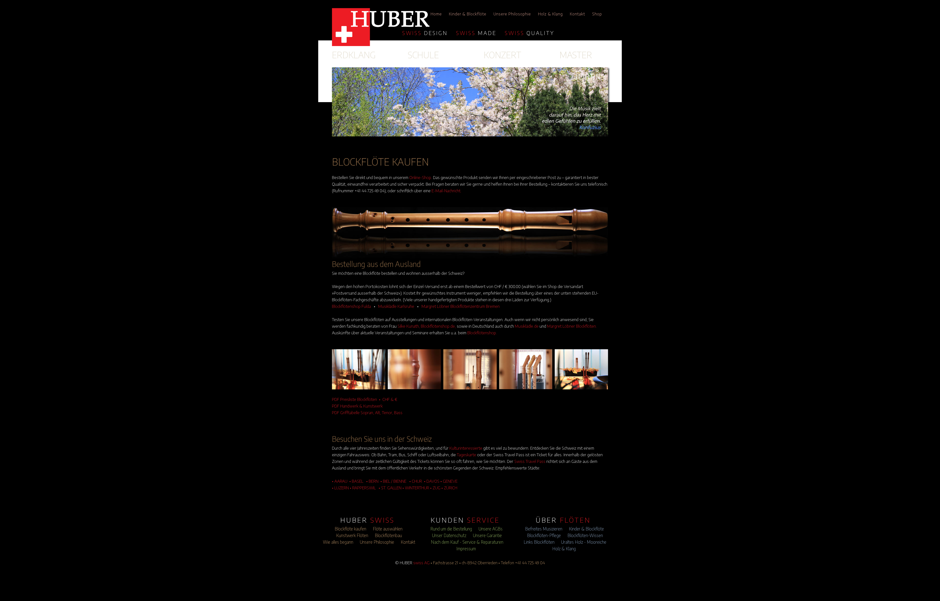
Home (436, 14)
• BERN (372, 481)
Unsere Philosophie (512, 14)
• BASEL (356, 481)
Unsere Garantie (487, 535)
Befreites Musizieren (543, 528)
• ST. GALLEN (390, 487)
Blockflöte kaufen (350, 528)
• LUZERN (340, 487)
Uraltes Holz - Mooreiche (583, 542)
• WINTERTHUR (415, 487)
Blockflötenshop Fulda (351, 306)
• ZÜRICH (449, 487)
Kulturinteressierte (465, 448)
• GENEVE (449, 481)
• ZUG (435, 487)
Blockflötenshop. (482, 332)
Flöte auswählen (387, 528)
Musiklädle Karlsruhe (396, 306)
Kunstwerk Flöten (352, 535)
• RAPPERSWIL (363, 487)
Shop (597, 14)
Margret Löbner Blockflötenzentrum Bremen (461, 306)
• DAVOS (431, 481)
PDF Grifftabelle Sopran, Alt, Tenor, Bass (367, 412)
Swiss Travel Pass (529, 461)
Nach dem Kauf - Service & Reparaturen (467, 542)
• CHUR (415, 481)
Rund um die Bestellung (451, 528)
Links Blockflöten (539, 542)
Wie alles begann (338, 542)
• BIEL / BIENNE (393, 481)
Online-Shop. (420, 177)
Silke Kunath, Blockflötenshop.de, (427, 326)
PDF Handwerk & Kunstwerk (357, 406)
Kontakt (577, 14)
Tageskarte (466, 454)
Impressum (466, 548)
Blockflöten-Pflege (544, 535)
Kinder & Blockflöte (467, 14)
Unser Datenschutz (449, 535)
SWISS (425, 32)
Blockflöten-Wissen (585, 535)
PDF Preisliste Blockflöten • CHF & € (364, 399)
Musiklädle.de (527, 326)
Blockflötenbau (388, 535)
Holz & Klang (550, 14)
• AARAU (339, 481)
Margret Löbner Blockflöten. (572, 326)
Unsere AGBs (491, 528)
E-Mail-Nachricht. (446, 190)
